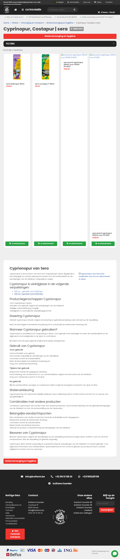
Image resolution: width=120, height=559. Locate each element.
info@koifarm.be (35, 476)
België (60, 2)
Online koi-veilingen (82, 513)
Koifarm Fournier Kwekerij (84, 508)
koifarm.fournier (62, 483)
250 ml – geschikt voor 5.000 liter (28, 291)
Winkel (15, 23)
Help (7, 513)
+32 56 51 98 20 (63, 476)
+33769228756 (90, 476)
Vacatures (10, 515)
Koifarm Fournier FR (83, 505)
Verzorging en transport (32, 23)
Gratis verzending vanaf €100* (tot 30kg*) (97, 17)
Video (99, 2)
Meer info (77, 28)
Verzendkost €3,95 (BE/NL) (67, 17)
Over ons (86, 2)
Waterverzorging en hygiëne (60, 23)
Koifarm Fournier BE (83, 502)
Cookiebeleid (11, 523)
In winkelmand (18, 243)
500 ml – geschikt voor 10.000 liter (28, 294)
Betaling (9, 502)
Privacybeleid (11, 521)
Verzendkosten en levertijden (13, 506)
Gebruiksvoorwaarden (15, 518)
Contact (108, 2)
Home (6, 23)
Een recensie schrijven (15, 533)
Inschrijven (107, 509)
